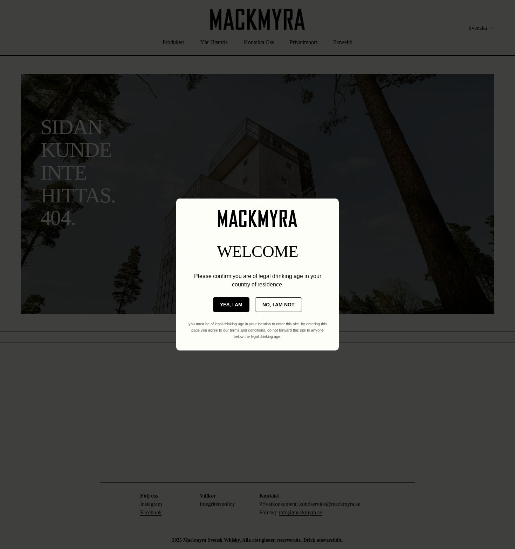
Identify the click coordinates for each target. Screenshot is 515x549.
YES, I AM (231, 304)
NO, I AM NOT (278, 304)
